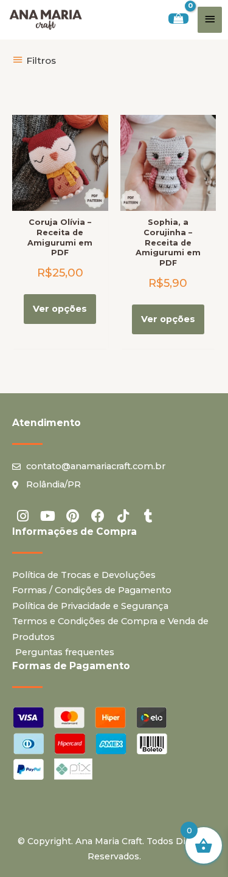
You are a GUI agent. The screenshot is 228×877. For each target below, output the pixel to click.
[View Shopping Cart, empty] (178, 18)
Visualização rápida (60, 200)
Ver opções (60, 308)
